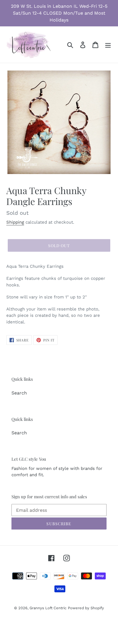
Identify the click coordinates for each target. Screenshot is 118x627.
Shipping (15, 222)
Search (19, 393)
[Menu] (108, 44)
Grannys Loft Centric (48, 608)
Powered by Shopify (86, 608)
